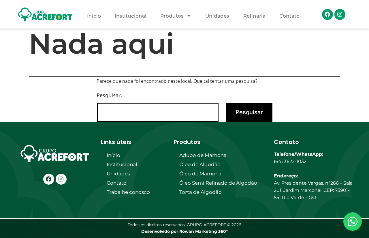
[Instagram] (339, 14)
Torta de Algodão (200, 192)
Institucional (130, 16)
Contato (289, 16)
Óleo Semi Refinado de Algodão (218, 183)
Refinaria (254, 16)
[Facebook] (327, 14)
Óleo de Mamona (200, 174)
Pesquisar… (111, 95)
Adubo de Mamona (203, 155)
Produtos (172, 16)
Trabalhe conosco (128, 192)
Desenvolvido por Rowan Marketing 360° (184, 231)
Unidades (217, 16)
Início (94, 16)
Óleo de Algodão (200, 164)
